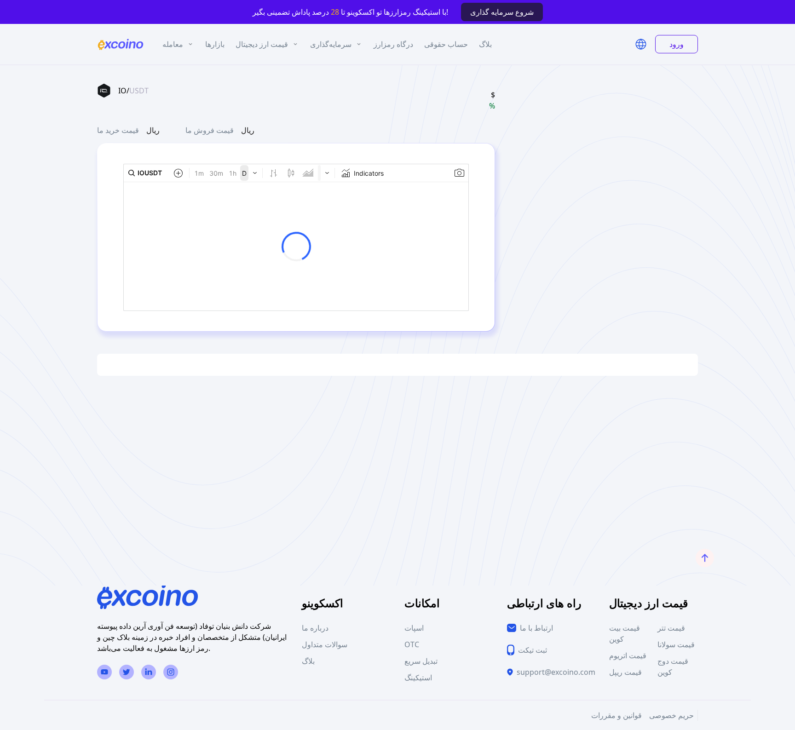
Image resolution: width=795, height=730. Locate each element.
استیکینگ (418, 678)
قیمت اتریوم (627, 655)
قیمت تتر (671, 628)
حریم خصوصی (671, 715)
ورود (676, 44)
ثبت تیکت (532, 650)
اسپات (414, 628)
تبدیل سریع (421, 661)
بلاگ (308, 661)
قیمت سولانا (676, 644)
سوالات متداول (324, 644)
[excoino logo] (120, 44)
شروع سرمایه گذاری (502, 12)
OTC (411, 644)
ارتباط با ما (536, 628)
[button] (641, 44)
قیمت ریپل (625, 672)
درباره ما (315, 628)
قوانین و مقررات (616, 715)
